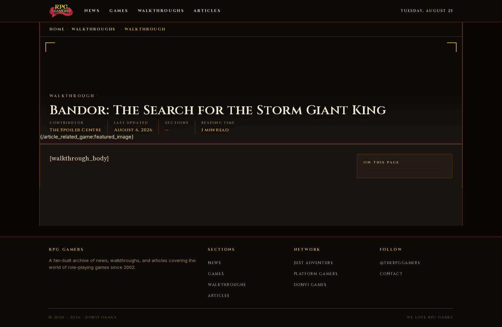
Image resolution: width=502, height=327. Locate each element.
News (92, 10)
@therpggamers (400, 262)
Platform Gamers (316, 273)
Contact (391, 273)
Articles (207, 10)
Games (118, 10)
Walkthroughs (161, 10)
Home (57, 29)
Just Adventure (314, 262)
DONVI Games (310, 284)
